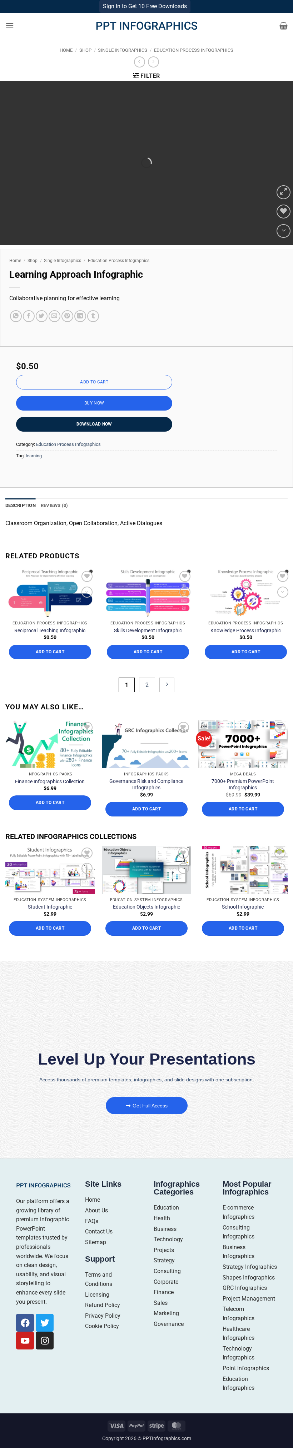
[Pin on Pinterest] (67, 330)
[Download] (283, 245)
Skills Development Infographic (148, 644)
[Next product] (139, 75)
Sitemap (95, 1255)
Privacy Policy (102, 1329)
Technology (168, 1253)
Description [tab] (20, 519)
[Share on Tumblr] (93, 330)
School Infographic (243, 920)
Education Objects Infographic (146, 920)
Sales (161, 1316)
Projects (164, 1263)
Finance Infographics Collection (50, 795)
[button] (9, 39)
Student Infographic (50, 920)
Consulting (167, 1284)
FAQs (91, 1234)
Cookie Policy (102, 1339)
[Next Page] (166, 698)
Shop (85, 63)
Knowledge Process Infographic (245, 644)
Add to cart (94, 395)
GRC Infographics (245, 1301)
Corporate (166, 1295)
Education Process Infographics (193, 63)
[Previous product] (153, 75)
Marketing (166, 1326)
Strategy (164, 1274)
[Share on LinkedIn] (80, 330)
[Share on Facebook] (29, 330)
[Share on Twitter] (42, 330)
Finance (164, 1305)
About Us (96, 1224)
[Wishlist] (283, 225)
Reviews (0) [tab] (54, 519)
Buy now (94, 416)
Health (162, 1231)
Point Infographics (246, 1381)
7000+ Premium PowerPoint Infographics (243, 798)
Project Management (249, 1312)
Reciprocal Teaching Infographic (49, 644)
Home (66, 63)
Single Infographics (122, 63)
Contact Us (99, 1245)
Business (165, 1242)
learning (34, 469)
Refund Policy (102, 1318)
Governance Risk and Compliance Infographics (146, 798)
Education (166, 1221)
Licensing (97, 1308)
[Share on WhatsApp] (16, 330)
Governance (169, 1337)
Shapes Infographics (249, 1291)
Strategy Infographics (250, 1280)
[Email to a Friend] (54, 330)
